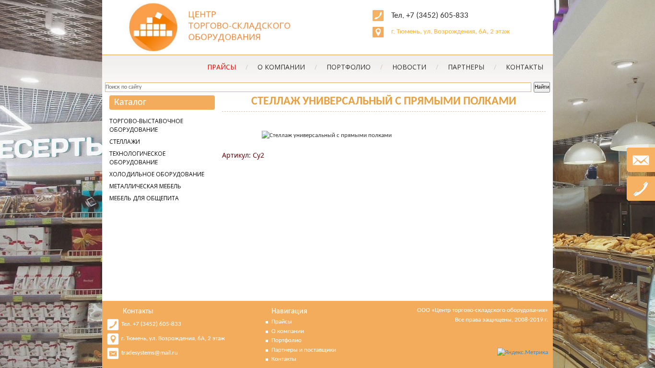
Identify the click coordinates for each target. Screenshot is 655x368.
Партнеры (472, 66)
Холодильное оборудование (156, 174)
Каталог (130, 102)
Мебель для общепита (144, 198)
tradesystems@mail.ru (149, 353)
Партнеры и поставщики (303, 350)
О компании (287, 66)
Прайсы (281, 322)
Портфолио (355, 66)
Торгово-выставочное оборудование (146, 125)
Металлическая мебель (145, 186)
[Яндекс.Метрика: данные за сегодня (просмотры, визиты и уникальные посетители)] (522, 352)
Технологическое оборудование (137, 158)
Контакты (524, 66)
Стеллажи (124, 142)
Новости (415, 66)
